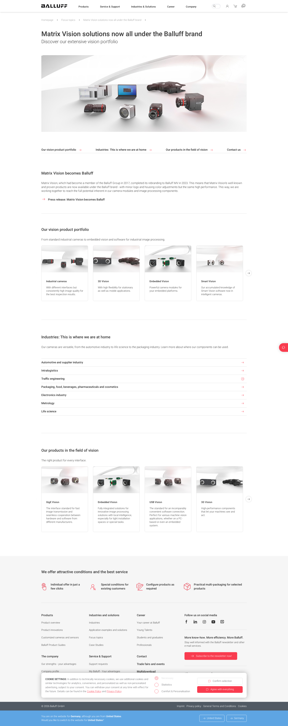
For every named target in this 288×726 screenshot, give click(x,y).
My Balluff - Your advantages (104, 671)
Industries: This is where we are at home (121, 149)
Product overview (50, 622)
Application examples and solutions (108, 630)
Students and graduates (150, 637)
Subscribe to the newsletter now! (214, 656)
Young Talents (144, 630)
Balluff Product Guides (53, 645)
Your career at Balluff (148, 622)
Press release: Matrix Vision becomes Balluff (76, 199)
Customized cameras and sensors (60, 637)
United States (214, 718)
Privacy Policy (114, 691)
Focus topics (68, 20)
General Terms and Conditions (219, 706)
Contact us (234, 149)
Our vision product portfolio (59, 149)
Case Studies (96, 645)
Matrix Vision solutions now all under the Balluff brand (112, 20)
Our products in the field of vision (187, 149)
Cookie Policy (94, 691)
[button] (83, 7)
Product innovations (52, 630)
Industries (94, 622)
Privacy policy (193, 706)
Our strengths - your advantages (58, 664)
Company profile (50, 671)
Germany (239, 718)
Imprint (180, 706)
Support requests (98, 664)
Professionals (144, 645)
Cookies (242, 706)
